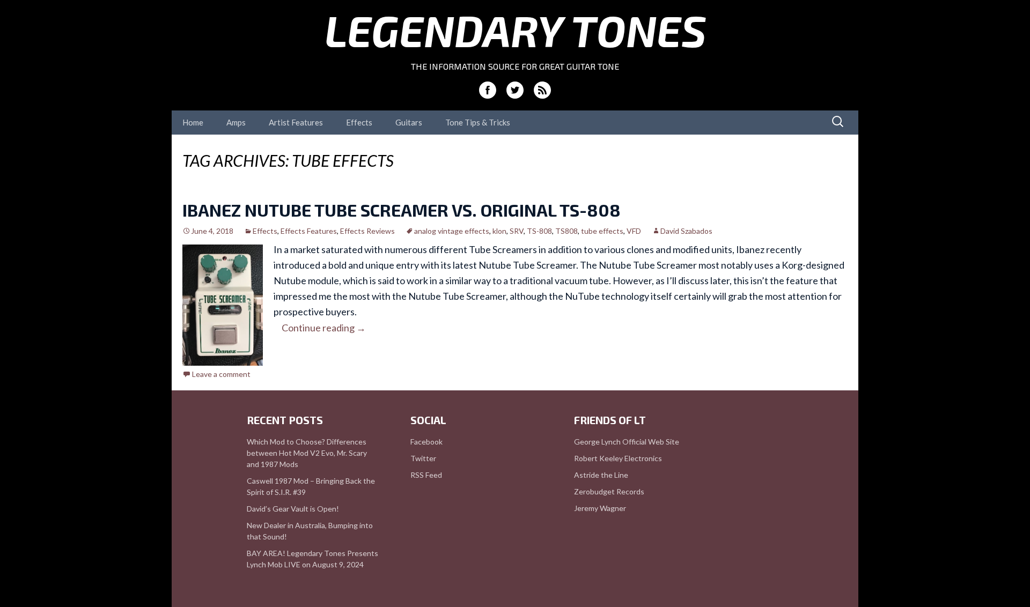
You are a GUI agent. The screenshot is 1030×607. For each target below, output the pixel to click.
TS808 (566, 230)
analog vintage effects (451, 230)
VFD (634, 230)
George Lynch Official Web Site (626, 441)
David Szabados (686, 230)
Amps (236, 122)
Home (192, 122)
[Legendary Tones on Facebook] (487, 90)
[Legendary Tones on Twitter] (515, 90)
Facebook (426, 441)
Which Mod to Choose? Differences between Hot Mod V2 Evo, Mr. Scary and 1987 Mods (307, 453)
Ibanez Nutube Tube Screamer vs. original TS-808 (401, 209)
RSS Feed (426, 474)
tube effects (602, 230)
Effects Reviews (367, 230)
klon (499, 230)
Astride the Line (601, 474)
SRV (517, 230)
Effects (359, 122)
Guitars (408, 122)
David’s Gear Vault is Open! (293, 508)
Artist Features (296, 122)
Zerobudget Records (609, 491)
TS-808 (539, 230)
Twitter (423, 458)
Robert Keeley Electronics (618, 458)
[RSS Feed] (542, 90)
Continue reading (324, 328)
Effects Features (309, 230)
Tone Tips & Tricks (477, 122)
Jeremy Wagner (600, 508)
